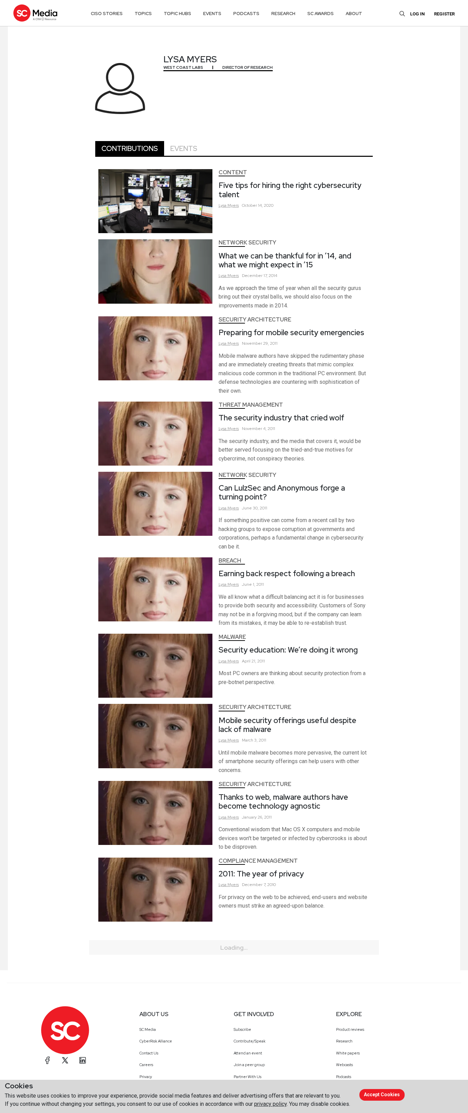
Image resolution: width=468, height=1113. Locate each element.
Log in (417, 13)
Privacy (145, 1076)
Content (233, 172)
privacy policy (270, 1104)
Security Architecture (255, 319)
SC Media (147, 1029)
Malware (232, 637)
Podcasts (343, 1076)
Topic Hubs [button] (177, 13)
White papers (348, 1053)
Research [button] (283, 13)
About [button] (354, 13)
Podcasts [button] (246, 13)
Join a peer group (249, 1064)
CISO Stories (107, 13)
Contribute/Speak (250, 1041)
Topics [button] (143, 13)
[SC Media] (35, 12)
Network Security (247, 242)
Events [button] (212, 13)
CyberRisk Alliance (155, 1041)
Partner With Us (247, 1076)
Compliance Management (258, 860)
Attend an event (248, 1053)
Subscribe (242, 1029)
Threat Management (251, 404)
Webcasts (344, 1064)
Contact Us (148, 1053)
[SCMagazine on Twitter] (65, 1060)
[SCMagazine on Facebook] (48, 1060)
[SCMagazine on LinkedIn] (82, 1060)
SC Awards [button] (320, 13)
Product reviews (350, 1029)
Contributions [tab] (129, 148)
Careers (146, 1064)
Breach (230, 560)
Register (444, 13)
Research (344, 1041)
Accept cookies (382, 1094)
